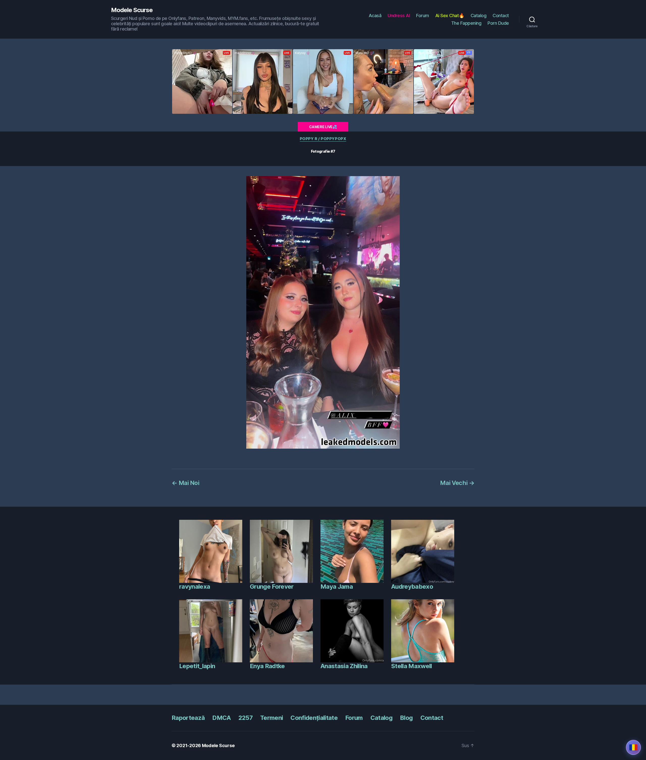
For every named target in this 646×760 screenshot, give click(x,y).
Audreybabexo (412, 586)
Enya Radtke (267, 666)
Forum (422, 15)
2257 (245, 717)
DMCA (221, 717)
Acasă (375, 15)
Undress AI (399, 15)
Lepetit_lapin (197, 666)
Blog (406, 717)
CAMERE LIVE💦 (323, 127)
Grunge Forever (272, 586)
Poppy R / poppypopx (323, 139)
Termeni (271, 717)
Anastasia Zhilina (344, 666)
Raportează (188, 717)
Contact (501, 15)
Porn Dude (498, 23)
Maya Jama (336, 586)
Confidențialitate (314, 717)
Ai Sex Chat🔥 (449, 15)
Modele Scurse (132, 10)
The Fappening (466, 23)
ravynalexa (194, 586)
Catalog (479, 15)
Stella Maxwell (411, 666)
